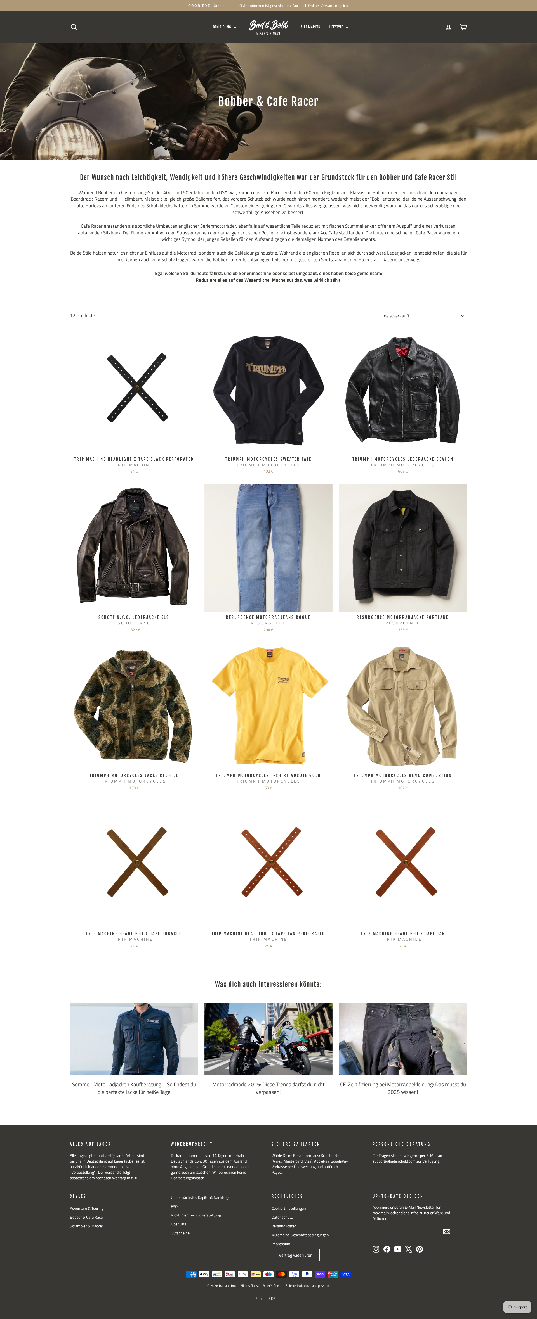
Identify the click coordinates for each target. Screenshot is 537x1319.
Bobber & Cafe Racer (87, 1217)
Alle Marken (311, 27)
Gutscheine (180, 1233)
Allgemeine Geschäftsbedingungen (300, 1235)
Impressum (281, 1244)
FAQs (175, 1206)
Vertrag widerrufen (295, 1255)
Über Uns (178, 1224)
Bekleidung (222, 27)
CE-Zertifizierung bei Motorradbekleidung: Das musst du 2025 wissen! (403, 1088)
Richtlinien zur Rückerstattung (196, 1215)
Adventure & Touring (86, 1208)
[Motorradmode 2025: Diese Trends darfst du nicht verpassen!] (268, 1039)
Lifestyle (336, 27)
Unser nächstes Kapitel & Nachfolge (200, 1197)
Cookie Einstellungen (289, 1208)
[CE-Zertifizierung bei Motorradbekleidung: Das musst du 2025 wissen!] (403, 1039)
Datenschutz (282, 1217)
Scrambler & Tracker (86, 1226)
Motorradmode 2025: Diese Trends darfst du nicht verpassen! (268, 1088)
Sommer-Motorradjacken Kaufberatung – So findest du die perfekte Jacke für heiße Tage (134, 1088)
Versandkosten (284, 1226)
